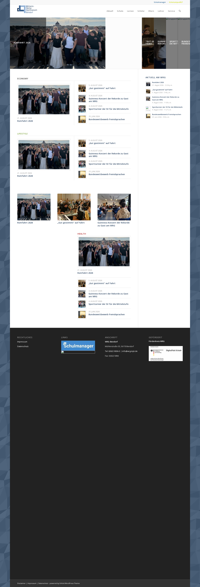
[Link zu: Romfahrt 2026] (43, 99)
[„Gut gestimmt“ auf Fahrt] (74, 207)
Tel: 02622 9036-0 (112, 351)
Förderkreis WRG (157, 341)
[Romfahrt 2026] (34, 207)
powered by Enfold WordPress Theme (65, 583)
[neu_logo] (27, 11)
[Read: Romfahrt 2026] (148, 84)
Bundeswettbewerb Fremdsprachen (107, 119)
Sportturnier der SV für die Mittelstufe (109, 109)
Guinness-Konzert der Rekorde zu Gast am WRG (108, 100)
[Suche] (180, 11)
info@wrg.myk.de (129, 351)
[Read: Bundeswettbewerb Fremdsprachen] (148, 116)
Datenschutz (23, 346)
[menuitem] (159, 2)
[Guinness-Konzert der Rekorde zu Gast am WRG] (114, 207)
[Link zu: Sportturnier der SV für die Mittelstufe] (82, 109)
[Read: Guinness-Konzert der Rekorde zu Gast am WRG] (148, 98)
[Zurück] (21, 206)
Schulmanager (160, 2)
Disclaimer (21, 583)
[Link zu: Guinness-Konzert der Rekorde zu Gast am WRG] (82, 98)
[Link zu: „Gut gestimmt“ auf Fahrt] (82, 88)
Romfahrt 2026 (25, 121)
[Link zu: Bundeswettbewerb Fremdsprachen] (82, 119)
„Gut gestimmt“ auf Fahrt (102, 88)
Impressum (22, 341)
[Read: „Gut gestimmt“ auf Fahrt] (148, 91)
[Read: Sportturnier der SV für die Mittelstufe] (148, 108)
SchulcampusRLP (176, 2)
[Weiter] (126, 206)
